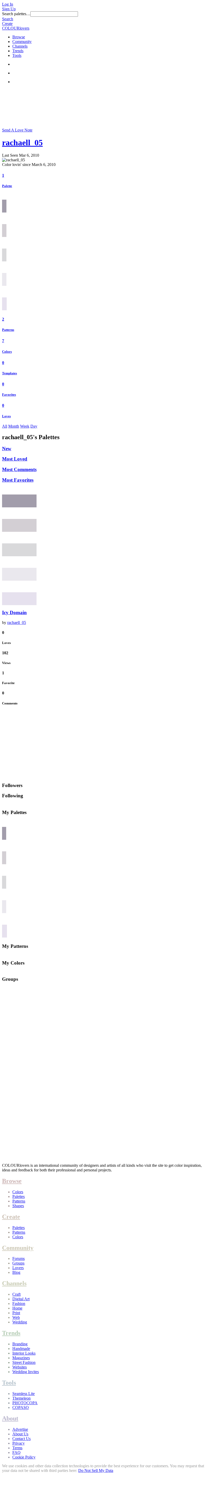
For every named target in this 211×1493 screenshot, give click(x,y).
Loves (6, 416)
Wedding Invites (25, 1372)
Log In (7, 4)
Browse (18, 37)
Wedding (19, 1322)
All (4, 426)
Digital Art (21, 1299)
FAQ (16, 1452)
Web (16, 1317)
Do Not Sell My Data (95, 1470)
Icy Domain (14, 612)
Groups (18, 1263)
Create (7, 23)
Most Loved (14, 459)
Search (7, 19)
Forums (18, 1258)
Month (13, 426)
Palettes (18, 1196)
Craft (16, 1294)
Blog (16, 1272)
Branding (20, 1344)
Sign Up (9, 9)
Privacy (18, 1443)
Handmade (21, 1348)
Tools (16, 55)
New (6, 448)
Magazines (21, 1358)
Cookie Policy (24, 1457)
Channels (20, 46)
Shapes (18, 1206)
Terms (17, 1448)
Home (17, 1308)
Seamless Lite (23, 1393)
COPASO (20, 1407)
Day (33, 426)
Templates (9, 373)
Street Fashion (24, 1362)
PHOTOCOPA (25, 1403)
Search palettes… (16, 14)
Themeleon (21, 1398)
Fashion (18, 1303)
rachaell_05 (22, 142)
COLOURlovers (15, 28)
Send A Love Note (17, 130)
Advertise (20, 1429)
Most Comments (19, 469)
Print (16, 1313)
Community (22, 41)
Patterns (8, 330)
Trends (17, 51)
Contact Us (21, 1438)
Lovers (18, 1268)
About (10, 1418)
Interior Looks (24, 1353)
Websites (19, 1367)
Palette (7, 186)
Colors (7, 352)
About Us (20, 1434)
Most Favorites (17, 480)
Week (24, 426)
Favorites (9, 394)
